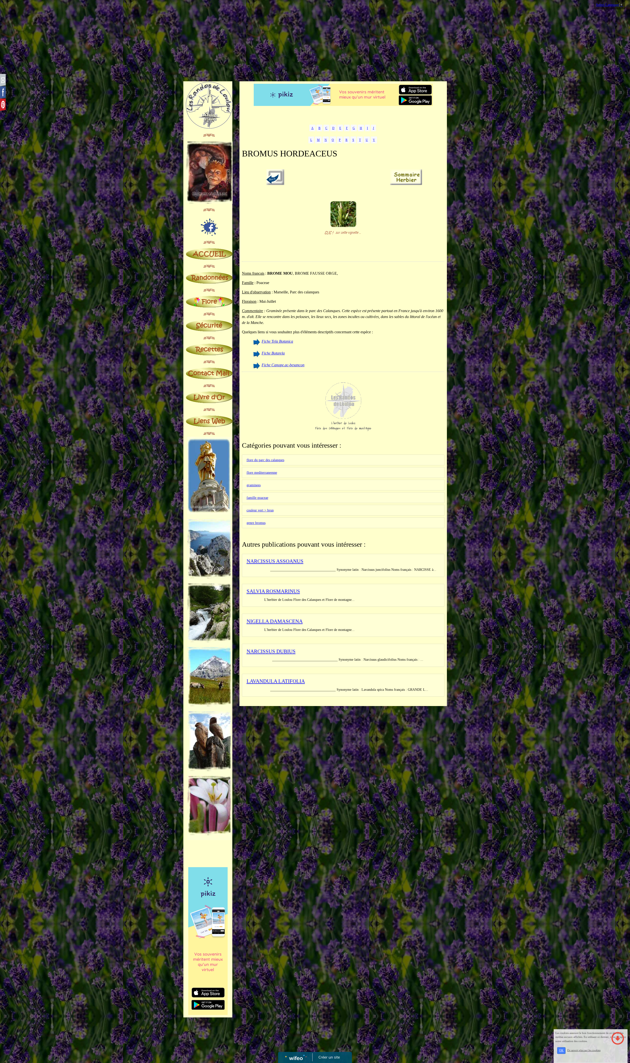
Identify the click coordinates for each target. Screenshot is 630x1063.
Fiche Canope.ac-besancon (283, 365)
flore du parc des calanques (265, 460)
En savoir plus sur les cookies (583, 1050)
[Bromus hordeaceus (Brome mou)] (343, 214)
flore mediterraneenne (262, 472)
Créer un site (329, 1057)
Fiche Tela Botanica (277, 341)
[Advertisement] (315, 41)
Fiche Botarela (273, 353)
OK (561, 1050)
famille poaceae (257, 498)
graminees (254, 485)
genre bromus (256, 523)
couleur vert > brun (260, 510)
